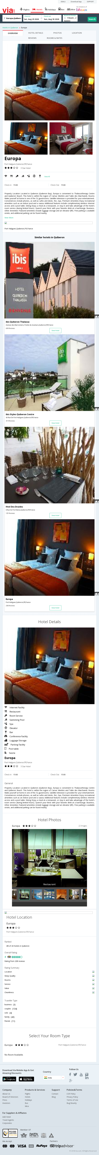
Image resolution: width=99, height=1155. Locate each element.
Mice (27, 1106)
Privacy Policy (72, 1097)
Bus (26, 1103)
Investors (6, 1103)
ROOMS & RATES (54, 38)
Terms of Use (72, 1100)
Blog (54, 1097)
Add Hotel (6, 1117)
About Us (6, 1094)
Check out (47, 16)
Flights (27, 1094)
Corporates (7, 1123)
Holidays (28, 1100)
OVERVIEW (13, 33)
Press (4, 1100)
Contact (55, 1094)
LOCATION (77, 32)
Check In (27, 16)
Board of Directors (10, 1097)
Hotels (27, 1097)
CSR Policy (71, 1094)
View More (9, 217)
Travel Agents (8, 1120)
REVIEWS (32, 38)
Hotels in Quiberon (10, 27)
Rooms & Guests (70, 15)
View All (47, 176)
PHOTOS (57, 32)
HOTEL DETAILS (35, 32)
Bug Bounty (72, 1103)
